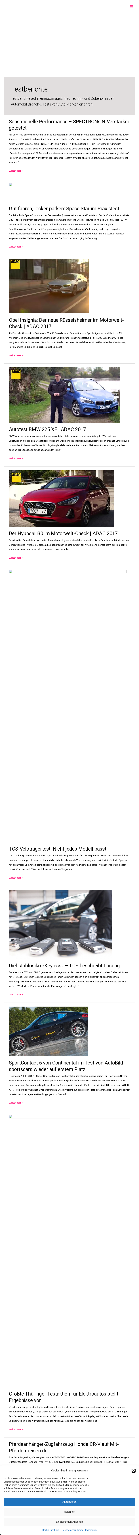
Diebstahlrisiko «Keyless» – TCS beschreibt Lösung (64, 966)
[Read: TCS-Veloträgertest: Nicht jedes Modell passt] (68, 705)
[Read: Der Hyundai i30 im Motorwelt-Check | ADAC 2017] (61, 498)
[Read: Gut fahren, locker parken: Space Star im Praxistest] (27, 191)
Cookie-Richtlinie (50, 1530)
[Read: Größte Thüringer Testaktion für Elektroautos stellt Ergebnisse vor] (69, 1250)
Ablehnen (69, 1511)
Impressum (91, 1530)
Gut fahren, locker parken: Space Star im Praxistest (64, 209)
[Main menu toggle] (132, 6)
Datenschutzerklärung (72, 1530)
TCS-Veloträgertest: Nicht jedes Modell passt (57, 849)
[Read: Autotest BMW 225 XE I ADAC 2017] (64, 394)
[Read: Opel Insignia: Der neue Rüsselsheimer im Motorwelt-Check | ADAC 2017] (49, 285)
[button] (133, 1471)
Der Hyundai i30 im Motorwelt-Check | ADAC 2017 (63, 533)
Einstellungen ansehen (69, 1521)
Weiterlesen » (16, 171)
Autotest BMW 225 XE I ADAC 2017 (47, 429)
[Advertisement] (69, 40)
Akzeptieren (69, 1501)
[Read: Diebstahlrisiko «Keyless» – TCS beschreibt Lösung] (60, 924)
